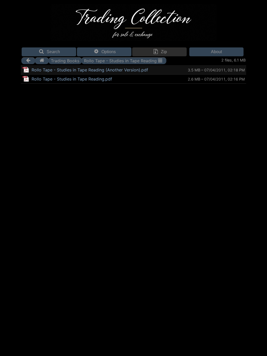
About (216, 52)
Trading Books (65, 60)
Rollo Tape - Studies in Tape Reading (120, 60)
